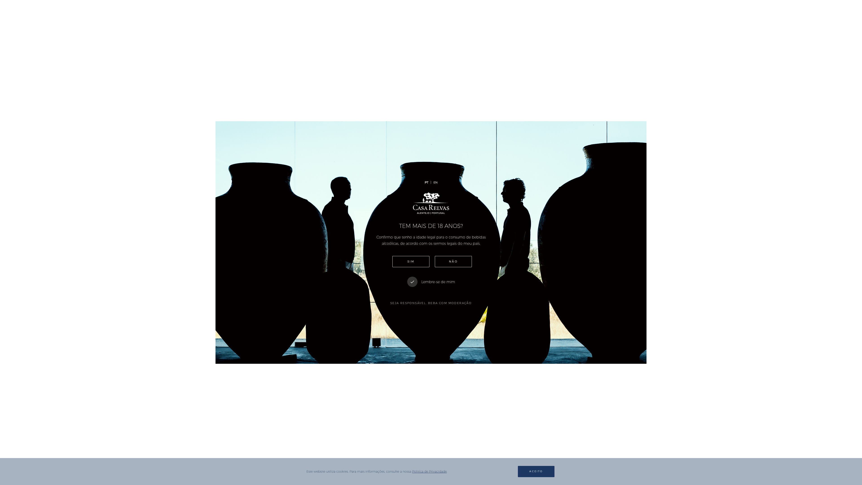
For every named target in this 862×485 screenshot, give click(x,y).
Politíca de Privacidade (429, 472)
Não (453, 261)
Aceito (536, 471)
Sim (411, 261)
